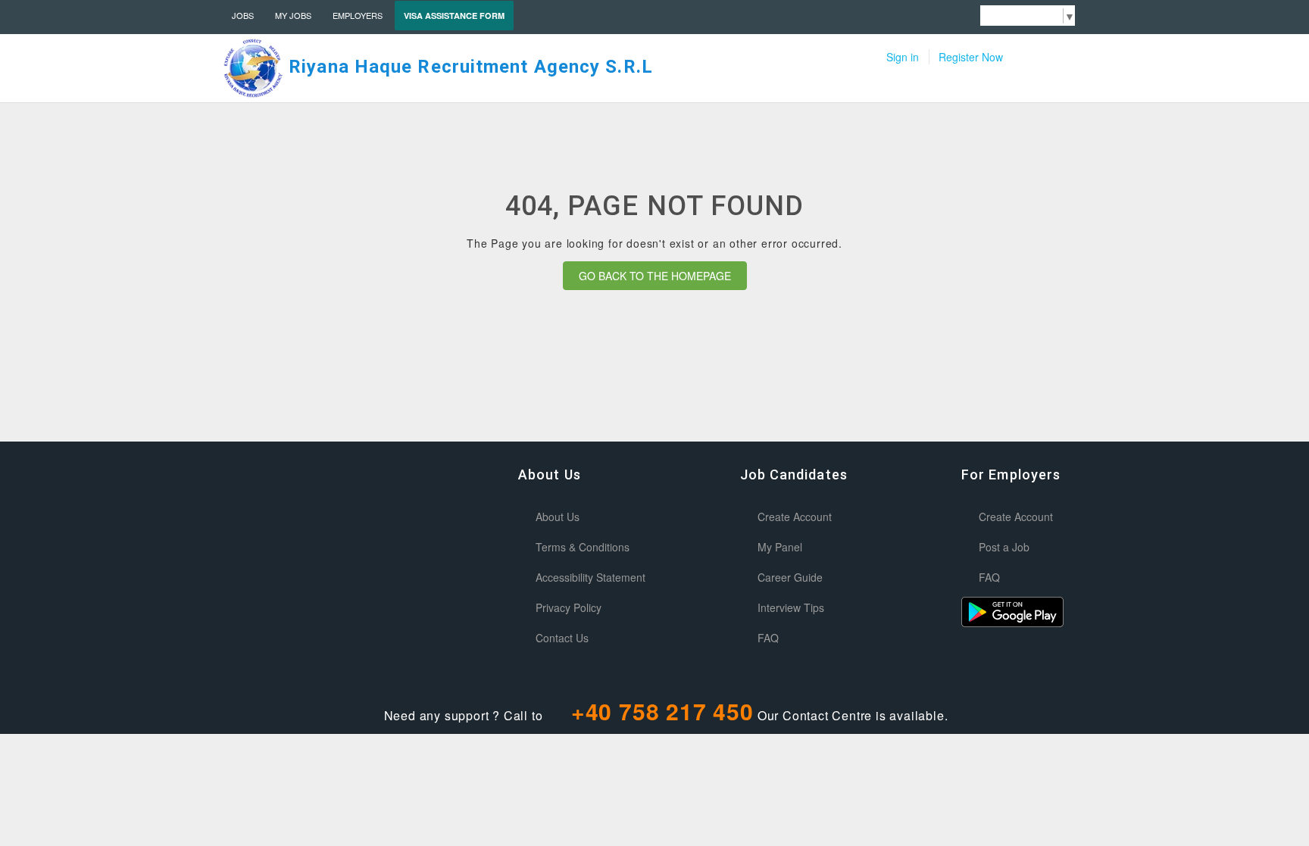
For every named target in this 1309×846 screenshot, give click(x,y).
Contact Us (562, 637)
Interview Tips (791, 607)
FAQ (768, 637)
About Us (558, 516)
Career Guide (790, 577)
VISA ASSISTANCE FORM (454, 15)
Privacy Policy (568, 607)
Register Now (971, 56)
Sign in (902, 56)
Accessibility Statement (590, 577)
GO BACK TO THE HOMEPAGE (655, 275)
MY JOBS (293, 15)
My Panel (780, 546)
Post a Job (1004, 546)
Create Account (795, 516)
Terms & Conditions (583, 546)
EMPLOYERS (358, 15)
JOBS (243, 15)
